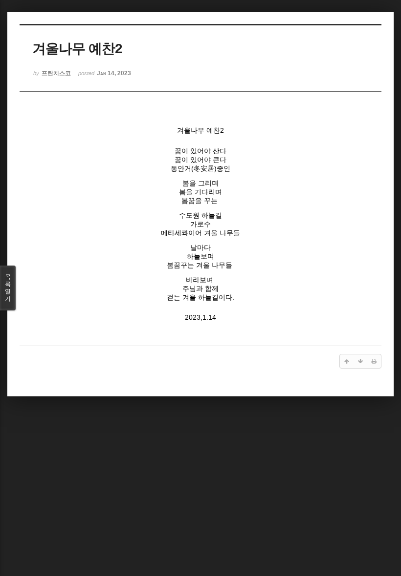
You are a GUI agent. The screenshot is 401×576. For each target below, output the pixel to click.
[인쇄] (374, 361)
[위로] (347, 361)
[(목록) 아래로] (360, 361)
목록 (8, 287)
